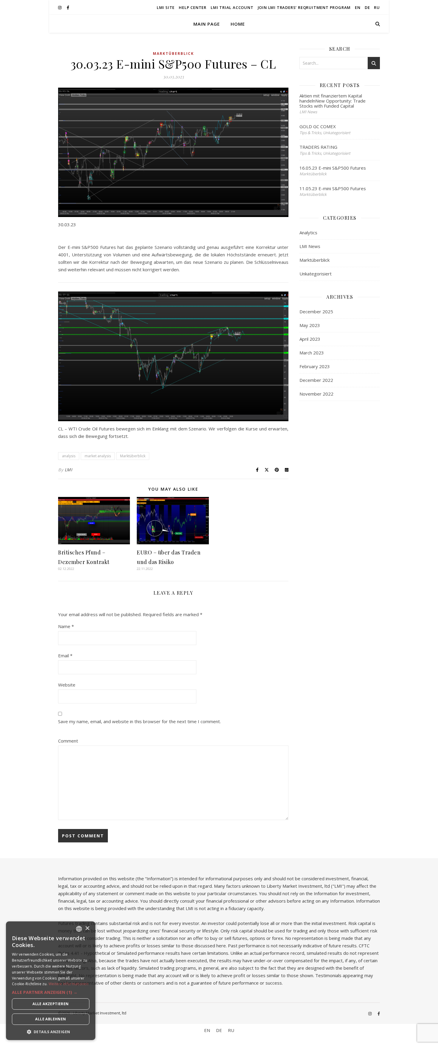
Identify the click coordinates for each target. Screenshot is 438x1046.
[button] (50, 992)
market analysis (98, 455)
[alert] (50, 980)
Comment (68, 741)
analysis (68, 455)
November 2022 (316, 394)
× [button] (87, 928)
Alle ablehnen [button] (50, 1019)
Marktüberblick (173, 53)
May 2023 (309, 325)
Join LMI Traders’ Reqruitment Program (304, 7)
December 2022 (316, 380)
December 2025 (316, 311)
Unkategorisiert (315, 274)
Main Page (206, 24)
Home (238, 24)
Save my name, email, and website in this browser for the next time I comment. (139, 721)
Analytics (308, 232)
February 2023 (314, 366)
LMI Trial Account (232, 7)
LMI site (166, 7)
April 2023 (309, 339)
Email (65, 655)
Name (66, 626)
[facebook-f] (68, 7)
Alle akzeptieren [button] (50, 1003)
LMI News (309, 246)
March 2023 (311, 353)
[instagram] (60, 7)
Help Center (192, 7)
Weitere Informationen (68, 983)
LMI (68, 469)
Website (66, 685)
